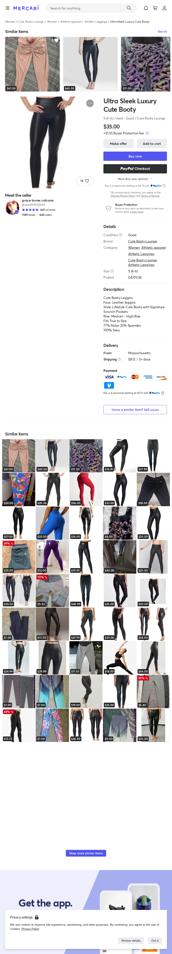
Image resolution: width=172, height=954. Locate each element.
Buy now (135, 156)
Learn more (136, 211)
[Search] (129, 8)
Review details (130, 940)
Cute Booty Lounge (31, 22)
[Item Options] (90, 103)
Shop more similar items (86, 853)
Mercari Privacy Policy (123, 195)
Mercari (10, 22)
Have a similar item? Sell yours (135, 409)
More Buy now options (133, 179)
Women (52, 22)
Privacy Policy (30, 929)
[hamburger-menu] (7, 8)
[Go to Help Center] (120, 235)
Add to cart (152, 143)
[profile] (164, 8)
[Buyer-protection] (147, 133)
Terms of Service (150, 195)
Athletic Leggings (96, 22)
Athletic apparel (70, 22)
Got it (155, 940)
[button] (146, 8)
